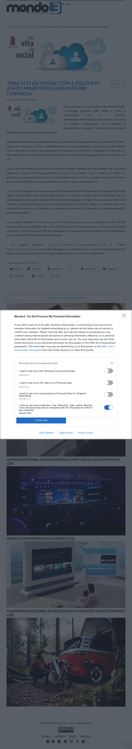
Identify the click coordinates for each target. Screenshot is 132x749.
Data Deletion (46, 432)
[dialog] (66, 374)
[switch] (108, 370)
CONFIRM (41, 420)
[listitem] (66, 363)
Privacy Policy (85, 432)
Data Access (66, 432)
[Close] (125, 316)
